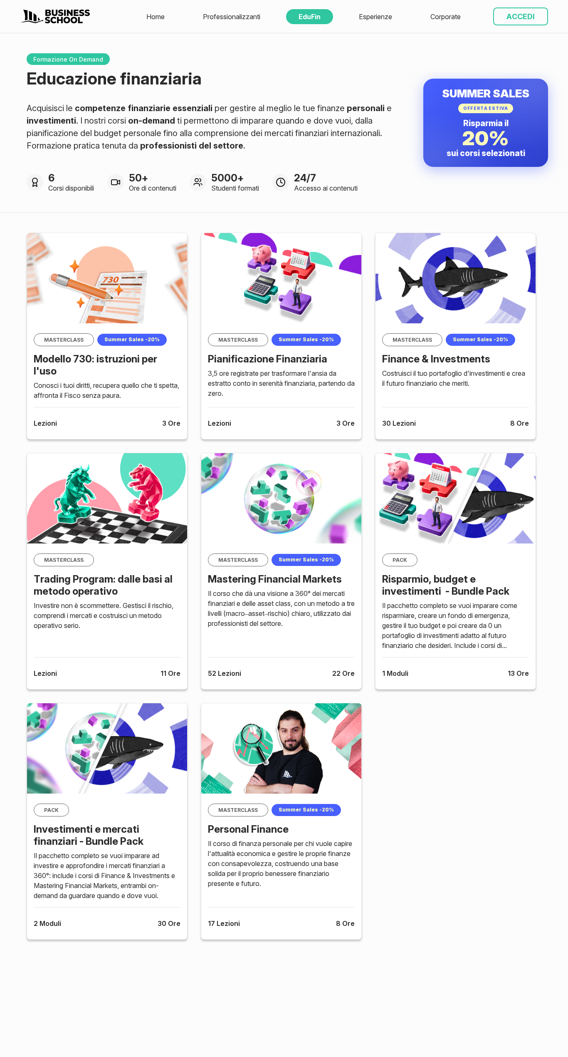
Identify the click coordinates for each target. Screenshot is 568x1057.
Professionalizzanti (231, 16)
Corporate (445, 16)
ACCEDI (520, 16)
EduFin (310, 16)
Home (155, 16)
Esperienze (375, 16)
